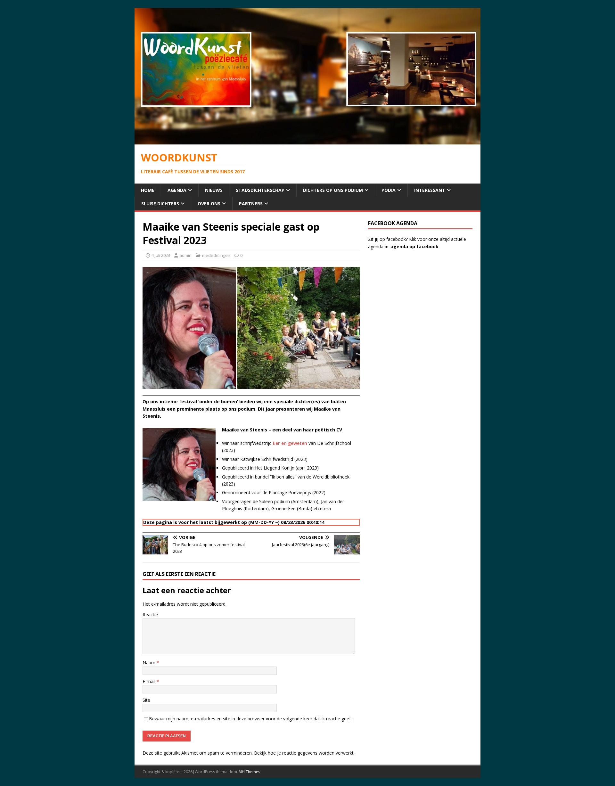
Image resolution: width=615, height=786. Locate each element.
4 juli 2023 (161, 255)
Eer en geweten (290, 443)
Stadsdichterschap (260, 190)
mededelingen (216, 255)
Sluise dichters (160, 204)
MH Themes (249, 771)
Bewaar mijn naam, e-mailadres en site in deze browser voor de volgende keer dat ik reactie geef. (250, 719)
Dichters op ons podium (333, 190)
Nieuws (214, 190)
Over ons (209, 204)
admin (185, 255)
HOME (147, 190)
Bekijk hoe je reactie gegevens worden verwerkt (304, 753)
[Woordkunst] (307, 141)
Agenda (177, 190)
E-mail (150, 681)
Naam (150, 662)
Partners (251, 204)
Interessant (429, 190)
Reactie (150, 614)
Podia (388, 190)
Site (146, 700)
